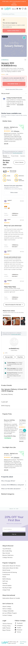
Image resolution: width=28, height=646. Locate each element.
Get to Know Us (7, 603)
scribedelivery (4, 59)
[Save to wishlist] (25, 59)
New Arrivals (6, 553)
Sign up (14, 534)
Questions (22, 156)
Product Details (15, 156)
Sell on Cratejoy (6, 608)
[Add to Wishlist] (22, 126)
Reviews (6, 156)
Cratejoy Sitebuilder (8, 611)
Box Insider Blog (7, 551)
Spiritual (4, 583)
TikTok (18, 632)
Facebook (19, 623)
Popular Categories (9, 563)
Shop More (20, 357)
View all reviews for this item (13, 304)
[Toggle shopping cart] (25, 9)
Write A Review (19, 162)
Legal (4, 620)
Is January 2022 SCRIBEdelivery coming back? (12, 484)
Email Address (8, 529)
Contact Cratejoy (7, 615)
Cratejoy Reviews (7, 557)
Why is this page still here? (8, 481)
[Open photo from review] (7, 321)
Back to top (14, 508)
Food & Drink (6, 574)
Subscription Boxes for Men (10, 568)
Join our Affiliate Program (9, 613)
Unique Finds (6, 590)
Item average (13, 170)
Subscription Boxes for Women (11, 566)
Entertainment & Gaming (9, 572)
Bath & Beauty (6, 579)
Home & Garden (7, 585)
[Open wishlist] (22, 9)
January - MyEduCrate (11, 127)
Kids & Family (6, 570)
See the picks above (16, 334)
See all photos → (7, 315)
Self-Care (5, 581)
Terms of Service (7, 623)
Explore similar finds (13, 30)
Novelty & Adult (7, 587)
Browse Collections (7, 555)
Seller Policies (6, 628)
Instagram (19, 625)
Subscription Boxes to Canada (11, 598)
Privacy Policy (6, 626)
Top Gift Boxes (6, 548)
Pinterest (19, 630)
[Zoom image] (24, 37)
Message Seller (9, 357)
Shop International (8, 595)
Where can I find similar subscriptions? (11, 488)
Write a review (14, 192)
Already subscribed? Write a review (14, 89)
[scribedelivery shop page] (14, 342)
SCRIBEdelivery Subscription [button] (15, 214)
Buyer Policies (6, 630)
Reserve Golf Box (9, 420)
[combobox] (14, 14)
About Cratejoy (6, 606)
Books (4, 576)
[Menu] (2, 9)
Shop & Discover (8, 546)
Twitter (18, 627)
